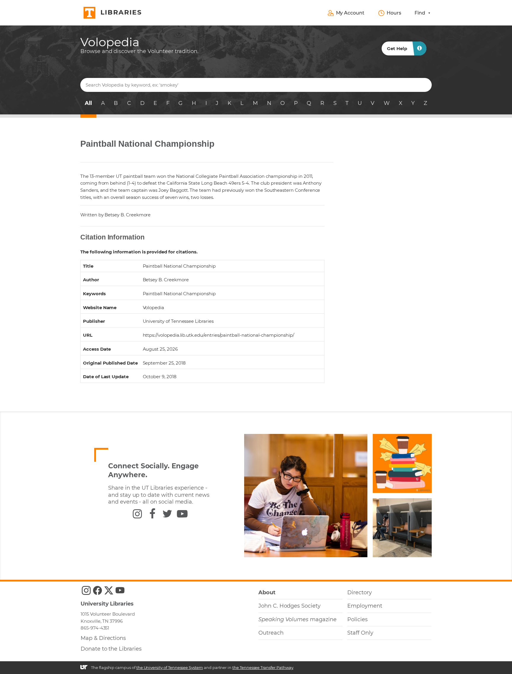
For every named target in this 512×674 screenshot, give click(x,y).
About (267, 592)
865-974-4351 (95, 628)
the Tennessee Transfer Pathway (262, 667)
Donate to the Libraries (111, 649)
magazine (297, 619)
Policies (357, 619)
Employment (364, 606)
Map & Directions (103, 638)
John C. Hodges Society (289, 606)
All (88, 103)
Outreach (271, 633)
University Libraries (107, 603)
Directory (359, 592)
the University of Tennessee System (169, 667)
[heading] (139, 45)
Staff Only (360, 633)
